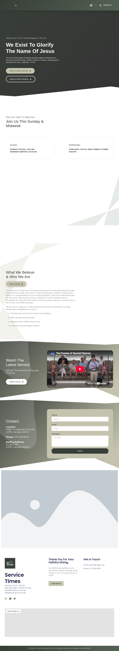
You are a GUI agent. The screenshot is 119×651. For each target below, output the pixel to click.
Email (54, 424)
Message (56, 434)
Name (54, 415)
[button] (91, 5)
